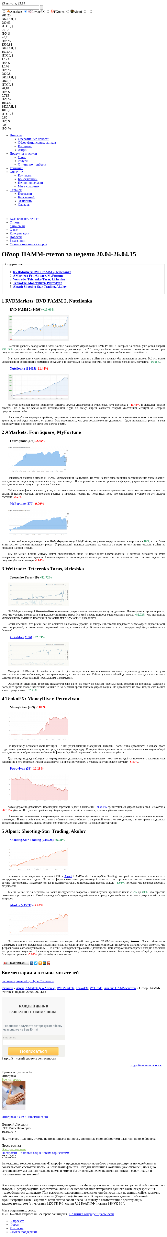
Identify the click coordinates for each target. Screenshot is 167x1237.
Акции (22, 150)
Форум (14, 1224)
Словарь (24, 204)
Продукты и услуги (23, 153)
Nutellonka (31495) (23, 368)
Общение (16, 171)
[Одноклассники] (40, 963)
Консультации (27, 179)
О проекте (17, 1221)
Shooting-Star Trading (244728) (32, 839)
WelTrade (96, 988)
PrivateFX (38, 11)
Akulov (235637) (21, 905)
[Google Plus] (49, 963)
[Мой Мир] (44, 963)
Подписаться (33, 1051)
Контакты (25, 175)
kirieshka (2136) (21, 637)
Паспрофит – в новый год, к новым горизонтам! (35, 1153)
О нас (22, 157)
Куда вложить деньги (24, 218)
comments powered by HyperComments (28, 981)
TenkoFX (82, 988)
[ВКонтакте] (32, 963)
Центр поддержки (30, 182)
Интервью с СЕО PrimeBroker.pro (25, 1116)
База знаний (26, 197)
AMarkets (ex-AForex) (40, 988)
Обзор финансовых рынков (37, 142)
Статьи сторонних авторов (28, 244)
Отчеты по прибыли (32, 164)
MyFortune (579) (21, 503)
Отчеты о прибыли (17, 224)
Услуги (23, 161)
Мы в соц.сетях (28, 186)
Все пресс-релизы (14, 1149)
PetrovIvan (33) (20, 768)
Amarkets (16, 11)
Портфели (25, 193)
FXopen (59, 11)
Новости (16, 135)
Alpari (78, 11)
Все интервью (11, 1079)
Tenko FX (101, 806)
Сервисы (16, 190)
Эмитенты (25, 201)
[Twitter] (36, 963)
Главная (7, 988)
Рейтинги (16, 168)
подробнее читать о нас (146, 1065)
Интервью (25, 146)
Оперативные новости (33, 139)
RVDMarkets (65, 988)
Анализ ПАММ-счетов (120, 988)
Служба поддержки (23, 1232)
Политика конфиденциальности (91, 1214)
